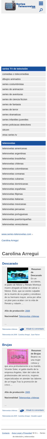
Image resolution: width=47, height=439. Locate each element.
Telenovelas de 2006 (9, 335)
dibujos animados (11, 79)
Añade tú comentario (33, 329)
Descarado (10, 263)
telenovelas (8, 143)
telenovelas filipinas (12, 194)
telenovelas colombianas (15, 168)
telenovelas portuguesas (15, 214)
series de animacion (12, 89)
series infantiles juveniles (15, 119)
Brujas (7, 344)
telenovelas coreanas (13, 173)
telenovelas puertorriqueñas (16, 219)
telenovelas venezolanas (15, 224)
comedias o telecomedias (15, 74)
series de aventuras (12, 94)
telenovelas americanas (14, 148)
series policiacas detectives (16, 124)
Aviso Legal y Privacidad (22, 433)
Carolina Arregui (24, 335)
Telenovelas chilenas (29, 316)
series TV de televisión (15, 68)
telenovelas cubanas (13, 179)
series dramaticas (11, 114)
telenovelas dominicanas (15, 184)
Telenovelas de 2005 (9, 416)
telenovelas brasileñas (14, 158)
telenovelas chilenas (13, 163)
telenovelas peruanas (13, 209)
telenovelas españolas (14, 189)
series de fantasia (11, 104)
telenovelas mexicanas (14, 204)
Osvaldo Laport (36, 416)
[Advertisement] (23, 38)
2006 (27, 310)
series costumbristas (13, 84)
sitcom (5, 129)
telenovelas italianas (13, 199)
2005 (27, 392)
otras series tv (9, 135)
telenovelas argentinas (14, 153)
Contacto (6, 433)
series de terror (10, 109)
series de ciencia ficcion (14, 99)
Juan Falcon (35, 335)
